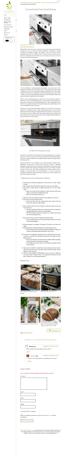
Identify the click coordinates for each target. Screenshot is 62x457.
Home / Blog (7, 17)
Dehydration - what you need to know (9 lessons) (46, 2)
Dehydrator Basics (28, 332)
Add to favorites (27, 46)
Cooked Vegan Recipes (7, 22)
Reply (28, 352)
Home (21, 2)
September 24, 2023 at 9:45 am (51, 355)
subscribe (50, 415)
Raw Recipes (7, 20)
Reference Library (8, 26)
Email (22, 398)
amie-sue (32, 356)
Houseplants (7, 28)
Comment (23, 376)
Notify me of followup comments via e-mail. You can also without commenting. (38, 416)
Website (22, 404)
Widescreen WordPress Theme (27, 430)
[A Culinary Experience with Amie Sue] (9, 7)
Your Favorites (7, 24)
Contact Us (7, 32)
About (5, 31)
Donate (5, 34)
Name (22, 391)
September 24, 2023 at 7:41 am (51, 346)
